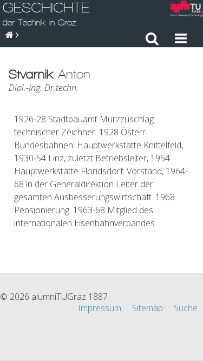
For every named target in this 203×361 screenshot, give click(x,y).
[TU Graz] (187, 10)
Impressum (99, 308)
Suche (186, 308)
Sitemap (147, 308)
